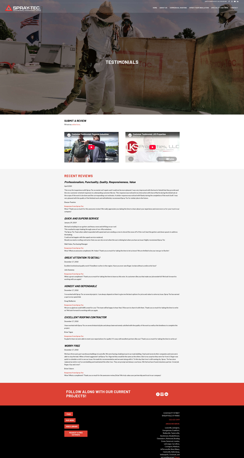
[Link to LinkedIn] (237, 1)
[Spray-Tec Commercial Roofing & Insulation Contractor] (23, 7)
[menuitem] (155, 7)
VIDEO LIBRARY (72, 426)
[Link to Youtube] (234, 1)
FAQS (69, 414)
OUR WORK (70, 420)
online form (76, 124)
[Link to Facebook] (229, 1)
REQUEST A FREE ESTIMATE (76, 434)
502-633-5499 (223, 1)
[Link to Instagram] (232, 1)
